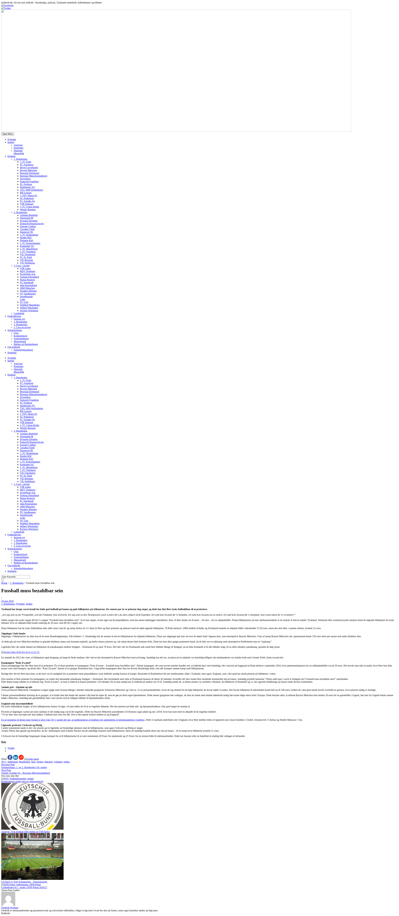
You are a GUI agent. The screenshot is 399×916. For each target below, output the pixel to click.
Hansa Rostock (27, 279)
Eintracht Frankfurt (29, 181)
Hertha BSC (26, 237)
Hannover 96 (26, 232)
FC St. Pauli (26, 257)
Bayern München (28, 170)
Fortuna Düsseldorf (29, 277)
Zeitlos (29, 604)
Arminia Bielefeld (29, 215)
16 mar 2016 (7, 601)
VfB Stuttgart (26, 204)
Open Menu (7, 134)
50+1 (3, 761)
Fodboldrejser (14, 316)
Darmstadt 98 (26, 218)
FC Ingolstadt (26, 282)
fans (33, 761)
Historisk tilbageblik (19, 152)
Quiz (16, 333)
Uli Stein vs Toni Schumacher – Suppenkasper (24, 881)
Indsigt (10, 142)
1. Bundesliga (20, 159)
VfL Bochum (26, 260)
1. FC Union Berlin (29, 206)
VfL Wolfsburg (27, 263)
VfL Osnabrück (27, 254)
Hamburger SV (27, 187)
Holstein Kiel (26, 240)
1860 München (27, 288)
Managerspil (20, 341)
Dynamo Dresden (28, 220)
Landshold (19, 313)
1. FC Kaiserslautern (30, 243)
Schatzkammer (14, 330)
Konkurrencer (20, 335)
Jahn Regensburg (28, 285)
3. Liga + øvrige (22, 265)
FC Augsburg (26, 164)
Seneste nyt (19, 319)
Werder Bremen (28, 209)
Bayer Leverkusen (29, 167)
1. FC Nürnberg (28, 251)
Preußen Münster (28, 291)
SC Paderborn (27, 198)
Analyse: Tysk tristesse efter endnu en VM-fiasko (25, 831)
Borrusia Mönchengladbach (33, 176)
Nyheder (11, 139)
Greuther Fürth (27, 229)
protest (40, 761)
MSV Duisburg (27, 271)
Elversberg (25, 178)
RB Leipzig (25, 192)
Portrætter (18, 148)
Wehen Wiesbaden (29, 307)
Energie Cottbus (28, 226)
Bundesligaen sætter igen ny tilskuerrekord (22, 781)
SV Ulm (24, 302)
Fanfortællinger (21, 338)
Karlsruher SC (27, 246)
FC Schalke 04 (27, 201)
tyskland (58, 761)
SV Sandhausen (28, 293)
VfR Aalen (25, 268)
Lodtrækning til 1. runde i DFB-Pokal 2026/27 (24, 887)
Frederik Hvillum (9, 907)
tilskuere (48, 761)
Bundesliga (24, 761)
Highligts (12, 352)
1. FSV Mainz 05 (28, 195)
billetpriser (13, 761)
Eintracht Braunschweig (32, 223)
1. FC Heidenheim (29, 234)
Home (4, 583)
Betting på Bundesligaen (26, 344)
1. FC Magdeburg (29, 249)
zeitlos (66, 761)
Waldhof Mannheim (30, 305)
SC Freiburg (26, 184)
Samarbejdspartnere (23, 350)
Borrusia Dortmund (29, 173)
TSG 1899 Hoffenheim (31, 190)
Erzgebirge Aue (27, 274)
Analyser (18, 145)
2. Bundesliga (20, 212)
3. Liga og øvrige (22, 327)
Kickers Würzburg (29, 310)
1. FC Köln (25, 162)
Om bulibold (13, 347)
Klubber (11, 156)
